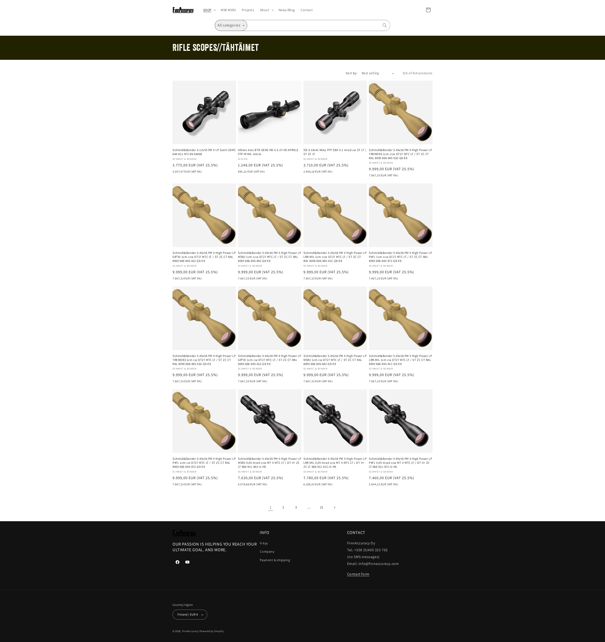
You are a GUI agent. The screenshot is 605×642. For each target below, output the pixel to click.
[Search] (385, 25)
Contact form (358, 574)
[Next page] (334, 507)
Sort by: (351, 73)
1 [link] (271, 507)
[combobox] (318, 25)
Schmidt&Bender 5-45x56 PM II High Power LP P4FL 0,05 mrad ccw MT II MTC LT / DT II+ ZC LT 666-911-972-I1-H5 (400, 463)
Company (267, 551)
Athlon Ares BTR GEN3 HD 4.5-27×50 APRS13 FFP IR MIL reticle (268, 152)
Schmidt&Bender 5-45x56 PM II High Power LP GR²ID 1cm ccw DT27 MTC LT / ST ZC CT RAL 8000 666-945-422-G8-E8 (204, 257)
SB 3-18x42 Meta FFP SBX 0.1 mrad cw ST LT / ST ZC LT (335, 152)
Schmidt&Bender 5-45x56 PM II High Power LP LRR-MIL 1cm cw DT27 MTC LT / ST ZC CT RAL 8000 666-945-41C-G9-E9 (400, 360)
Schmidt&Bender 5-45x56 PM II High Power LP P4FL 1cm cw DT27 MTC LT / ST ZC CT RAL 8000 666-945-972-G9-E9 (204, 463)
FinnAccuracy (190, 631)
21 (321, 507)
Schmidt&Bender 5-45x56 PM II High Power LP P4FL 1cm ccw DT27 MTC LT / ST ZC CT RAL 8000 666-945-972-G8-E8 (400, 257)
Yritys (264, 543)
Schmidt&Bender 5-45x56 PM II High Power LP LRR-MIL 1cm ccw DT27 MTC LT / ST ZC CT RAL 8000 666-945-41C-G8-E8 (335, 257)
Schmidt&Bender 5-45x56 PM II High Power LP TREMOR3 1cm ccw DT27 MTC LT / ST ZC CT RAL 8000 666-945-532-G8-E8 (400, 154)
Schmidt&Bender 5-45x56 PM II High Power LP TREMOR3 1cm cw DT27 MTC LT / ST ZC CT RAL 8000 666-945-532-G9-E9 (204, 360)
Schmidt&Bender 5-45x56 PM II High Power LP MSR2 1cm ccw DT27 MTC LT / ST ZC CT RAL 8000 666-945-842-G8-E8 (269, 257)
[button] (209, 10)
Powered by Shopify (211, 631)
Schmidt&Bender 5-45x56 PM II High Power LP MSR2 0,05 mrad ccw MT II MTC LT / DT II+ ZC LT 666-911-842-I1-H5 (269, 463)
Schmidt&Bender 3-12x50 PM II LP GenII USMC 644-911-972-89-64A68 (204, 152)
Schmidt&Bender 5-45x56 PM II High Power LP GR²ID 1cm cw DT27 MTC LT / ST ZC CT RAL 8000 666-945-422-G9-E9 (269, 360)
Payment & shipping (275, 560)
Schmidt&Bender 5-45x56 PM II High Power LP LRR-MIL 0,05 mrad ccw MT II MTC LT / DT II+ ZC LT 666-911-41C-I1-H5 (335, 463)
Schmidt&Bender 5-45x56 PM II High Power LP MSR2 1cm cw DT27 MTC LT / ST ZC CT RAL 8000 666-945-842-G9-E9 (335, 360)
